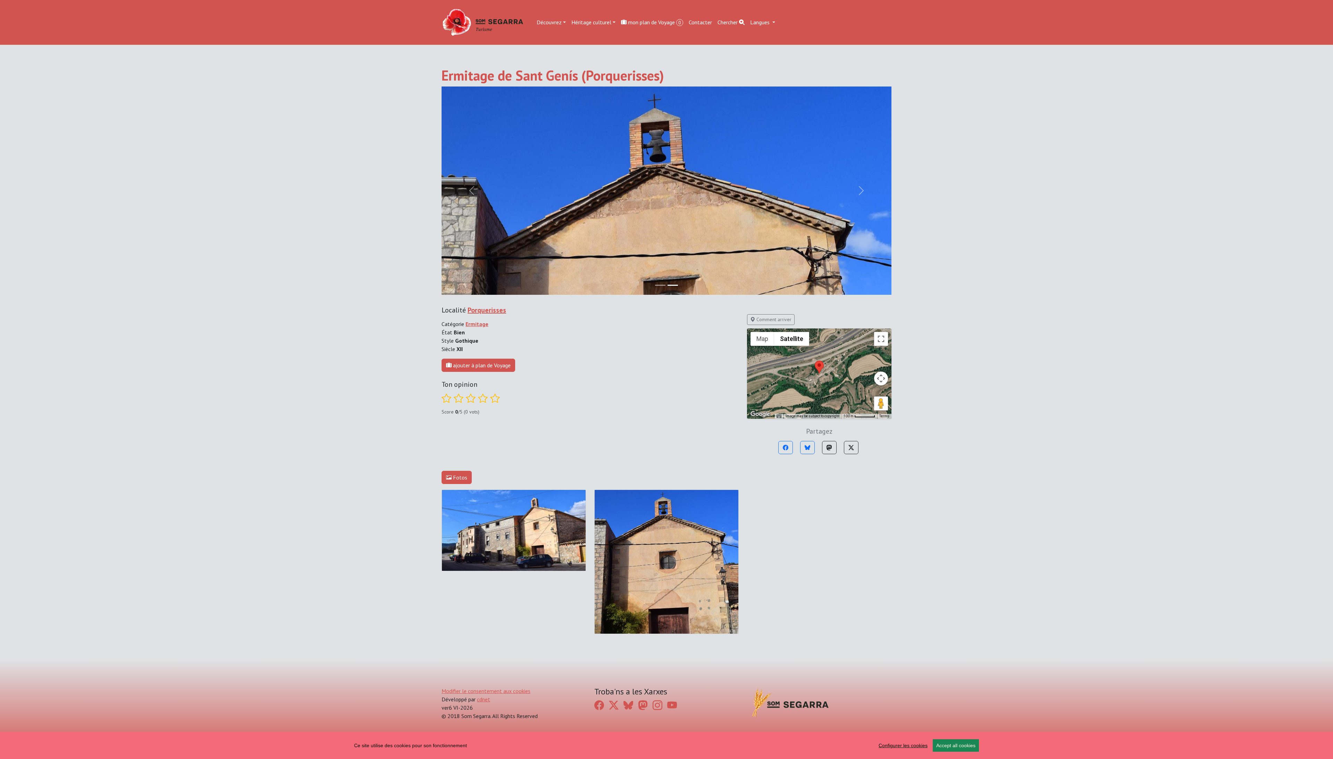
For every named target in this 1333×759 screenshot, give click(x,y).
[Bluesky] (807, 447)
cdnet (483, 699)
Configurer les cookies (903, 745)
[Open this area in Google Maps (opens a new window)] (760, 414)
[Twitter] (851, 447)
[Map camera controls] (881, 378)
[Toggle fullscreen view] (881, 339)
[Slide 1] (673, 285)
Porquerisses (487, 310)
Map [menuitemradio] (762, 338)
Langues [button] (760, 22)
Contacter (700, 22)
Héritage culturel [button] (591, 22)
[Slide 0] (660, 285)
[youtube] (672, 705)
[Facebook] (785, 447)
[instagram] (657, 705)
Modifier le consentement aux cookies (486, 690)
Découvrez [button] (549, 22)
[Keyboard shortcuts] (779, 416)
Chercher (728, 22)
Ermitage (477, 323)
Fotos (459, 477)
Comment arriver (773, 319)
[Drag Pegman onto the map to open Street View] (881, 403)
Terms (884, 416)
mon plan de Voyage (654, 22)
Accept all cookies (955, 745)
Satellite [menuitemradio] (791, 338)
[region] (666, 745)
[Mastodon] (829, 447)
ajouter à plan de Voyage (481, 365)
